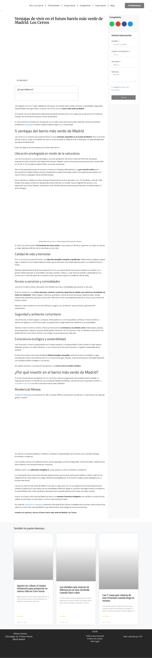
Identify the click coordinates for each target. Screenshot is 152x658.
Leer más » (20, 616)
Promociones (54, 5)
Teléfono (115, 61)
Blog (112, 5)
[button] (75, 89)
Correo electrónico (120, 51)
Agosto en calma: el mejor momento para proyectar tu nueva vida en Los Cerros (32, 588)
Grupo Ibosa (69, 5)
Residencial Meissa (22, 394)
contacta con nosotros (33, 504)
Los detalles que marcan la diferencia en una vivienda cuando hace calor (74, 590)
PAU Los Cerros (36, 5)
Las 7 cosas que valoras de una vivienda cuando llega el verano (118, 598)
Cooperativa (85, 5)
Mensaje (115, 72)
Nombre (115, 41)
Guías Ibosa (100, 5)
